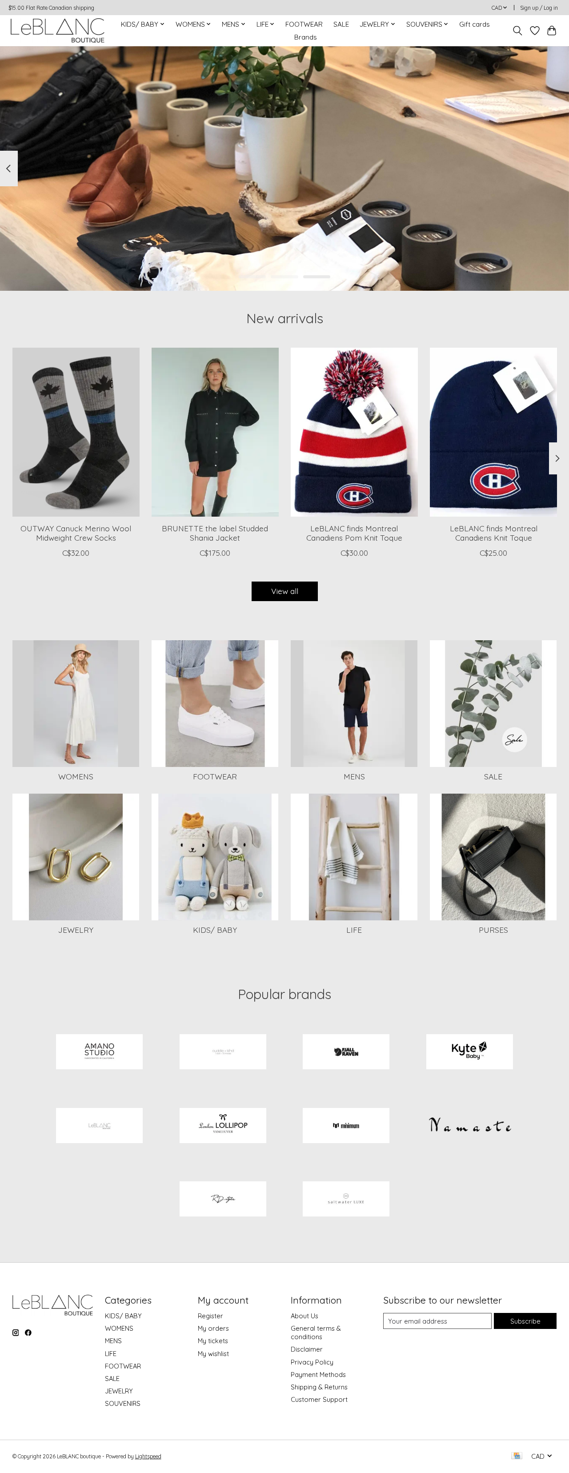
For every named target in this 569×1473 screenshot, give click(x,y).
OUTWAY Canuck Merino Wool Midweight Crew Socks (75, 532)
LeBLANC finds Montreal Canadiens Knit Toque (493, 532)
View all (284, 591)
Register (210, 1316)
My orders (213, 1328)
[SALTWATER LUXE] (346, 1200)
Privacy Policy (312, 1362)
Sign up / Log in (539, 7)
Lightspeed (148, 1456)
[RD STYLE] (222, 1200)
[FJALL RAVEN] (346, 1052)
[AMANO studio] (99, 1052)
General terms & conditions (316, 1332)
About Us (304, 1316)
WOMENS (75, 776)
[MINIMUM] (346, 1126)
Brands (305, 37)
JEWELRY (75, 930)
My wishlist (213, 1353)
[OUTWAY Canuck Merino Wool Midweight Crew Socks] (76, 432)
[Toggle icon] (517, 31)
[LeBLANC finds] (99, 1126)
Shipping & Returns (319, 1387)
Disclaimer (307, 1349)
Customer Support (319, 1399)
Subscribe (525, 1321)
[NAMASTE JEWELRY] (469, 1126)
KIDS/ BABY (215, 930)
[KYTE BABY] (469, 1052)
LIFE (354, 930)
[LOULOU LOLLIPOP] (222, 1126)
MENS (354, 776)
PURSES (493, 930)
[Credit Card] (516, 1456)
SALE (341, 24)
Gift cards (474, 24)
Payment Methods (318, 1374)
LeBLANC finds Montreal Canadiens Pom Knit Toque (354, 532)
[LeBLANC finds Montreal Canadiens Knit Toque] (493, 432)
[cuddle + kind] (222, 1052)
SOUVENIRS (122, 1403)
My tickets (213, 1341)
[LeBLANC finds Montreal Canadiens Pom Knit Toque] (354, 432)
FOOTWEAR (304, 24)
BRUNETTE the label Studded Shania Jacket (215, 532)
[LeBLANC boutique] (57, 30)
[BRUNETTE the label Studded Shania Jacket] (215, 432)
